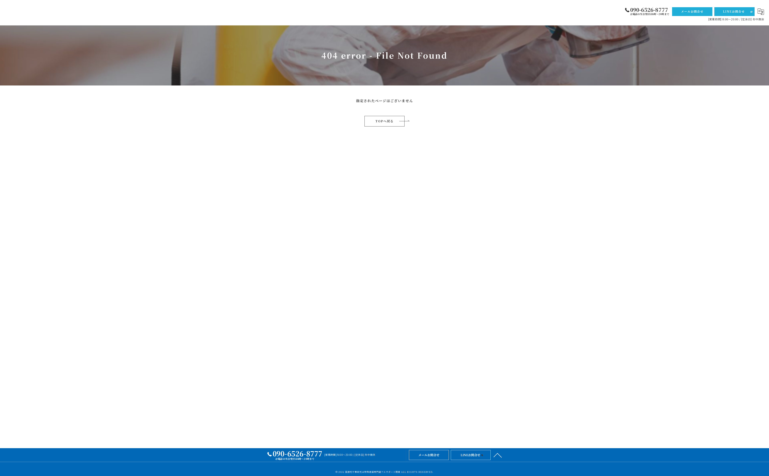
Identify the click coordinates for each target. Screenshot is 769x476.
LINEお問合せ (734, 11)
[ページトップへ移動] (498, 455)
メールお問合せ (692, 11)
